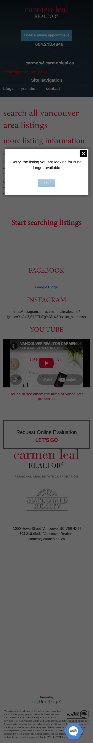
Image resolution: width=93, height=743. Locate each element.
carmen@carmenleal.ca (50, 62)
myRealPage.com (46, 702)
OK (46, 183)
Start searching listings (46, 223)
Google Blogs (46, 287)
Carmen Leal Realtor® (46, 11)
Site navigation (46, 80)
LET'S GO (46, 440)
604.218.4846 (49, 44)
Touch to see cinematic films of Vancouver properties (46, 396)
